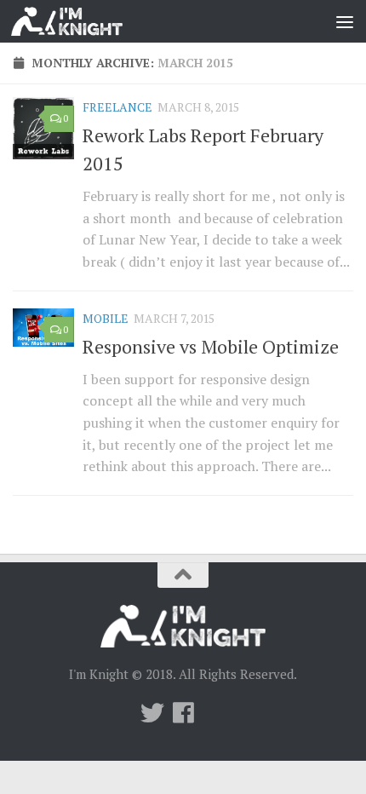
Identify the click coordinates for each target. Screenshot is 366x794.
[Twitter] (152, 713)
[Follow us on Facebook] (183, 713)
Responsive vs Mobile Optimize (211, 346)
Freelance (117, 107)
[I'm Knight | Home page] (85, 21)
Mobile (106, 318)
